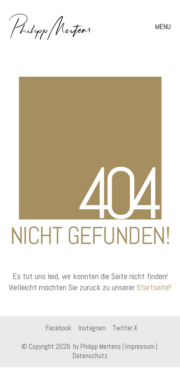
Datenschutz (90, 355)
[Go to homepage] (50, 27)
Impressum (140, 346)
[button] (164, 26)
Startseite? (154, 287)
